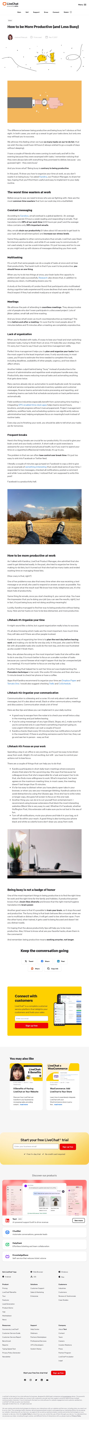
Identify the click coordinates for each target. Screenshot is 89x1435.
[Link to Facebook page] (25, 1380)
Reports (5, 1345)
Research (43, 277)
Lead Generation (8, 1304)
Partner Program (65, 1353)
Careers (61, 1341)
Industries (62, 1288)
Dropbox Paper (69, 680)
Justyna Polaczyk (20, 37)
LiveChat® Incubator (66, 1357)
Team (61, 1337)
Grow (46, 12)
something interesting (36, 467)
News (4, 1319)
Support (36, 12)
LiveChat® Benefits (9, 1292)
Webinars (33, 1333)
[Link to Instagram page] (31, 1380)
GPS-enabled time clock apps (32, 405)
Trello (51, 683)
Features (5, 1300)
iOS (35, 1277)
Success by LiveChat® (10, 1329)
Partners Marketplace (38, 1337)
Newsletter (6, 1357)
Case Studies (63, 1300)
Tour (4, 1296)
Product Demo (7, 1308)
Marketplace (6, 1316)
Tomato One (13, 683)
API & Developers (36, 1345)
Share (47, 961)
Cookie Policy (26, 1414)
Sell (27, 12)
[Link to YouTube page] (47, 1380)
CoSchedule (65, 683)
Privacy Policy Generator (11, 1353)
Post (63, 961)
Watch (66, 12)
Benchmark (6, 1341)
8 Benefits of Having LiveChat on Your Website (25, 1090)
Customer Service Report (11, 1337)
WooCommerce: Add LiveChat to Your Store (61, 1090)
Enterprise (34, 1296)
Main (19, 12)
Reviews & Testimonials (67, 1296)
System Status (35, 1349)
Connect (56, 12)
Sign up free (32, 1025)
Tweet (31, 961)
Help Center (34, 1329)
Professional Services (38, 1341)
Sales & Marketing (37, 1292)
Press (61, 1349)
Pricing (4, 1288)
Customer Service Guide (11, 1333)
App (3, 1312)
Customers (63, 1292)
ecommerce (67, 1396)
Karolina (43, 176)
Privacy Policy (76, 1416)
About (63, 1329)
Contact (62, 1333)
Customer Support (37, 1288)
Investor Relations (65, 1345)
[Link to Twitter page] (36, 1380)
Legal (61, 1360)
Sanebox (24, 215)
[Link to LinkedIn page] (42, 1380)
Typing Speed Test (9, 1349)
